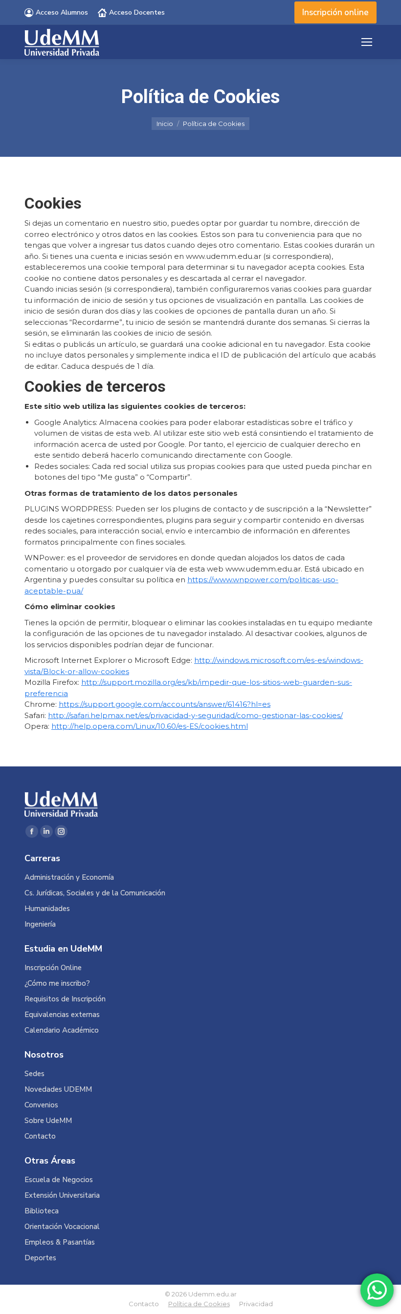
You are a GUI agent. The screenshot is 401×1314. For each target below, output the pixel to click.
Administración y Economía (69, 877)
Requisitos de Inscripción (65, 999)
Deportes (40, 1258)
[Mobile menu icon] (367, 42)
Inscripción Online (53, 968)
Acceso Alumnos (62, 12)
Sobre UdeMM (48, 1120)
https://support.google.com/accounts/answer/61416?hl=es (164, 704)
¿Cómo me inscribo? (57, 983)
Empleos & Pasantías (59, 1242)
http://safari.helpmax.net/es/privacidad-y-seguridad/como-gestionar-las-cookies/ (195, 715)
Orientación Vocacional (62, 1226)
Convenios (41, 1105)
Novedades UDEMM (58, 1089)
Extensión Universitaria (62, 1195)
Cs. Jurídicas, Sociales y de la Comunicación (94, 893)
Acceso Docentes (137, 12)
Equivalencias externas (62, 1014)
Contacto (40, 1136)
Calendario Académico (61, 1030)
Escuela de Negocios (58, 1180)
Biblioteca (41, 1211)
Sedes (34, 1074)
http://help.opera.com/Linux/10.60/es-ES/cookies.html (149, 726)
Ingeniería (40, 924)
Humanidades (47, 908)
